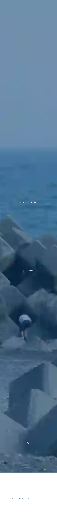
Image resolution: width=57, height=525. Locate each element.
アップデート (40, 267)
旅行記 (21, 1)
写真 (25, 1)
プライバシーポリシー (37, 1)
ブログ (16, 1)
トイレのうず (9, 1)
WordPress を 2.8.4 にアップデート (28, 202)
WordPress (31, 267)
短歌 (30, 1)
